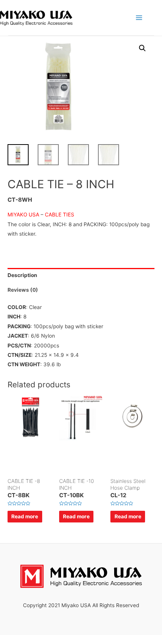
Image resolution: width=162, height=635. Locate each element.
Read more (24, 516)
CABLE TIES (59, 215)
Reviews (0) (23, 290)
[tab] (81, 275)
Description (22, 275)
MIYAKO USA (23, 215)
